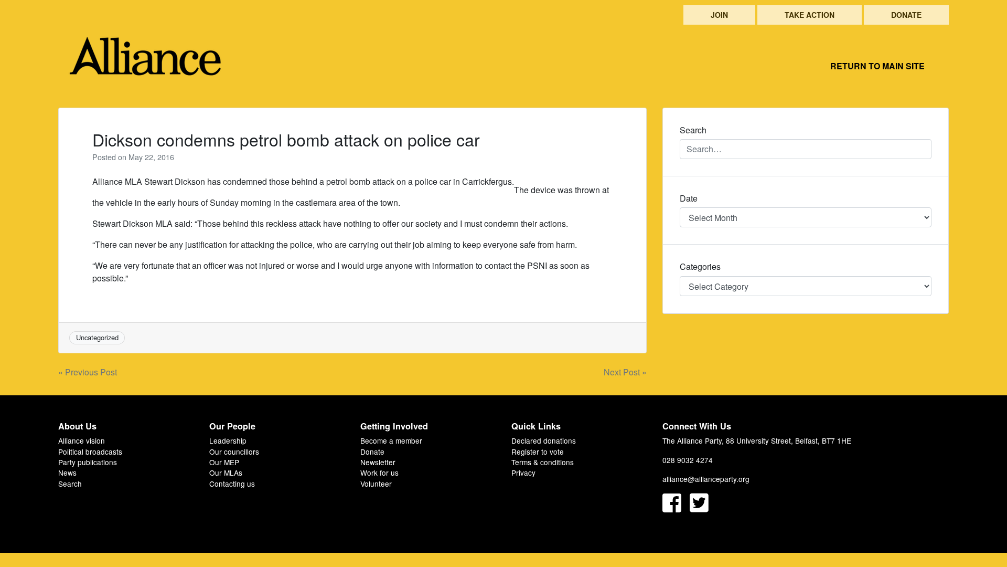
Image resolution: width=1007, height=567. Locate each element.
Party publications (87, 462)
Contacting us (232, 483)
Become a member (391, 440)
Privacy (523, 472)
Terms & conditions (542, 462)
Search (70, 483)
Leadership (228, 440)
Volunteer (376, 483)
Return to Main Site (877, 66)
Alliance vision (81, 440)
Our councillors (234, 451)
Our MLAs (225, 472)
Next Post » (625, 372)
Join (719, 14)
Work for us (379, 472)
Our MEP (224, 462)
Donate (906, 14)
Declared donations (543, 440)
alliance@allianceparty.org (705, 479)
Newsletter (377, 462)
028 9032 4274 (687, 460)
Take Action (809, 14)
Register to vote (537, 451)
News (67, 472)
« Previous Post (87, 372)
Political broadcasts (90, 451)
